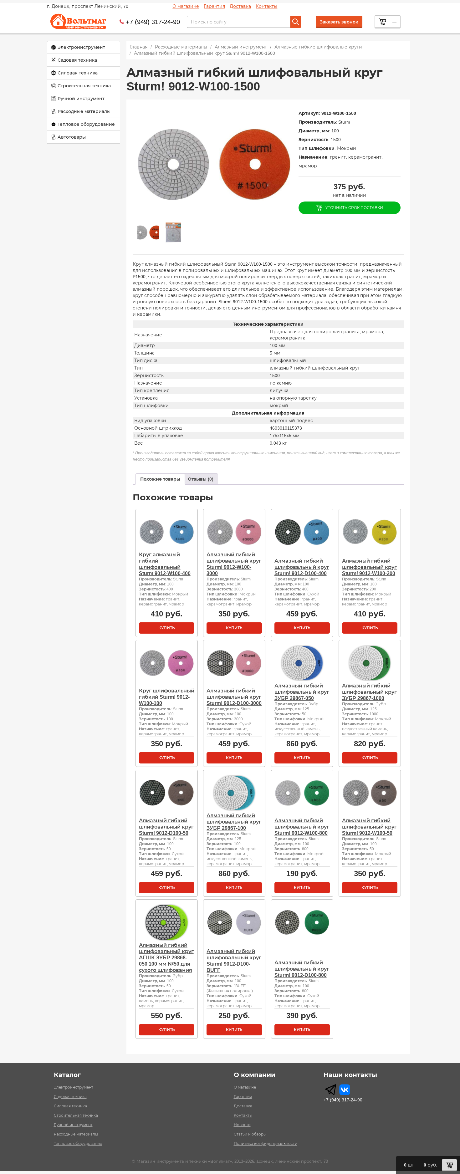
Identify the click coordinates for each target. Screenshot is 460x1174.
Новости (242, 1125)
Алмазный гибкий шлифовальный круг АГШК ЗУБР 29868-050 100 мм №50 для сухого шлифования (166, 957)
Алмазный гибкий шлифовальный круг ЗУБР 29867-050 (301, 692)
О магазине (185, 6)
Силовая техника (78, 72)
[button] (83, 47)
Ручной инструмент (81, 98)
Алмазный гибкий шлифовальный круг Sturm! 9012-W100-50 (369, 827)
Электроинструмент (81, 47)
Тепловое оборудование (86, 124)
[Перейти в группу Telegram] (330, 1089)
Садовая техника (77, 60)
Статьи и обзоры (250, 1134)
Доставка (240, 6)
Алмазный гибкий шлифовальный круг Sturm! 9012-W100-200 (369, 567)
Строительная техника (84, 85)
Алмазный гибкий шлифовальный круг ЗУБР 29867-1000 (369, 692)
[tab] (160, 479)
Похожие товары (160, 479)
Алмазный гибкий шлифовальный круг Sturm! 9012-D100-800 (301, 969)
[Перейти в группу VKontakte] (344, 1089)
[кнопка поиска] (295, 22)
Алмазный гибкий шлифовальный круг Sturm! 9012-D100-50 (166, 827)
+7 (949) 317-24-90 (153, 22)
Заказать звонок (339, 21)
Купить (166, 628)
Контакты (266, 6)
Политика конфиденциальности (265, 1143)
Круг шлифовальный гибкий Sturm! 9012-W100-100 (166, 697)
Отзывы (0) (200, 479)
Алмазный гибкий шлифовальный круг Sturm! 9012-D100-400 (301, 567)
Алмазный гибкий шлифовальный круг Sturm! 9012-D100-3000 (234, 697)
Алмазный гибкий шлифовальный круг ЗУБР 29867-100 (234, 822)
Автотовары (72, 137)
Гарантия (214, 6)
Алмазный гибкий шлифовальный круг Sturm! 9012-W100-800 (301, 827)
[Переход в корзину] (449, 1165)
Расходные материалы (84, 111)
